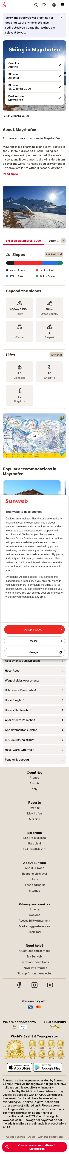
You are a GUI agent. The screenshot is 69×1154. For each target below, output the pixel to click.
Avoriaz (35, 808)
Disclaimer (34, 932)
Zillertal (13, 151)
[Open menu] (63, 5)
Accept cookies (33, 629)
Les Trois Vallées (34, 838)
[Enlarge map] (34, 435)
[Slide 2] (36, 454)
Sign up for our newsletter (34, 973)
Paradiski (34, 843)
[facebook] (18, 987)
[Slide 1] (33, 454)
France (34, 777)
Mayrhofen (34, 813)
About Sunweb (34, 868)
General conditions (50, 1136)
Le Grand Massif (34, 849)
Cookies (34, 915)
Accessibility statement (34, 920)
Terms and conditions (34, 962)
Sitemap (34, 890)
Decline (33, 640)
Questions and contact (34, 951)
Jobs (34, 879)
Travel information (34, 967)
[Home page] (3, 5)
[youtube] (50, 987)
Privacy (34, 909)
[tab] (23, 241)
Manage (33, 652)
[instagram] (34, 987)
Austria (39, 151)
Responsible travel (34, 873)
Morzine (34, 819)
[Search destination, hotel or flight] (36, 4)
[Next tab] (63, 240)
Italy (34, 789)
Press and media (34, 885)
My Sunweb (34, 956)
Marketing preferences (34, 926)
